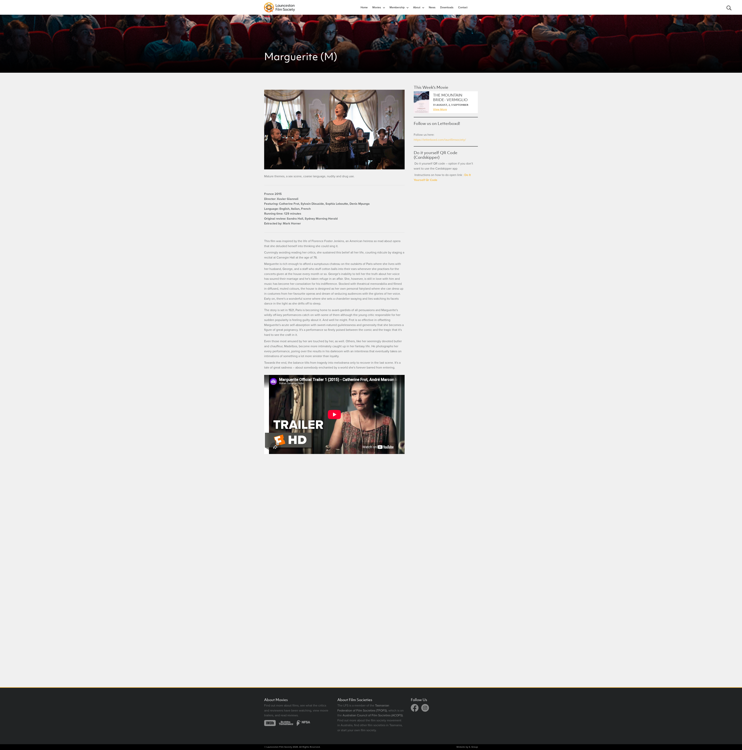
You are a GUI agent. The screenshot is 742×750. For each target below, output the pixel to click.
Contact (462, 7)
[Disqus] (334, 511)
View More (440, 109)
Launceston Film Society (279, 747)
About (416, 7)
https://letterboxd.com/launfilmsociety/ (440, 140)
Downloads (447, 7)
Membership (397, 7)
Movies (376, 7)
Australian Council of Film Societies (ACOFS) (373, 715)
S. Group (473, 747)
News (432, 7)
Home (364, 7)
